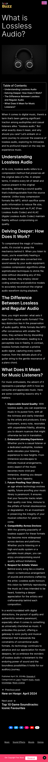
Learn (18, 679)
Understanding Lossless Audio (21, 89)
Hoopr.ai (31, 758)
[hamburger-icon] (44, 3)
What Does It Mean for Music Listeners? (20, 105)
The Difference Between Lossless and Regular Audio (22, 98)
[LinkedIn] (21, 727)
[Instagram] (26, 727)
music (31, 679)
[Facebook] (11, 727)
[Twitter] (16, 727)
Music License (18, 683)
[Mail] (37, 727)
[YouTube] (32, 727)
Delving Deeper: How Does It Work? (24, 93)
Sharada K (30, 676)
